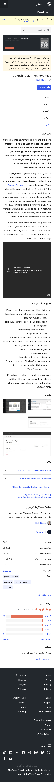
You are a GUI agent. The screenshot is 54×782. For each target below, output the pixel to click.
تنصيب (46, 111)
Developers (45, 707)
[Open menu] (4, 4)
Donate (21, 707)
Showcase (21, 675)
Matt (47, 725)
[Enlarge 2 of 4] (22, 402)
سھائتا (46, 124)
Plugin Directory (44, 12)
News (48, 680)
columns (15, 577)
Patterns (21, 689)
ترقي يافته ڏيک (44, 594)
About (48, 675)
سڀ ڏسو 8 (7, 571)
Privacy (47, 689)
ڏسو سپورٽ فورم (43, 659)
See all (6, 639)
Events (22, 702)
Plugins (22, 684)
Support (47, 702)
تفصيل (46, 97)
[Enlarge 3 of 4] (48, 419)
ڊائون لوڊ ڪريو (44, 87)
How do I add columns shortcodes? (33, 470)
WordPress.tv (43, 711)
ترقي (46, 117)
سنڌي (42, 746)
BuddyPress (44, 734)
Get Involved (19, 697)
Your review (45, 639)
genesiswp (8, 582)
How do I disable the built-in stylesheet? (31, 487)
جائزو (46, 104)
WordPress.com (42, 720)
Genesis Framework (17, 185)
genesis (7, 577)
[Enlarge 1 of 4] (48, 402)
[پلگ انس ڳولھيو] (23, 30)
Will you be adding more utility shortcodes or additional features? (34, 495)
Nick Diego (41, 80)
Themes (22, 680)
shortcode (8, 587)
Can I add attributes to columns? (35, 478)
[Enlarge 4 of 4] (48, 434)
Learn (48, 697)
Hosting (47, 684)
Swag (22, 711)
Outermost (41, 532)
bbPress (46, 729)
